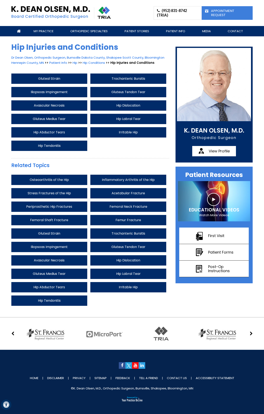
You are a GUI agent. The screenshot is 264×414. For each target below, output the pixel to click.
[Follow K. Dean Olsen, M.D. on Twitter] (128, 365)
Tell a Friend (148, 378)
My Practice (43, 31)
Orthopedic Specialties (89, 31)
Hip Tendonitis (49, 145)
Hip (75, 62)
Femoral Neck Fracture (128, 206)
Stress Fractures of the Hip (49, 193)
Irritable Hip (128, 132)
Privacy (79, 378)
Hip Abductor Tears (49, 132)
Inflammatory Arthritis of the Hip (128, 179)
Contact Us (177, 378)
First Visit (216, 235)
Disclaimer (55, 378)
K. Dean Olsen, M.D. (214, 130)
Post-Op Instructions (219, 268)
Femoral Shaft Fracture (49, 220)
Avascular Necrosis (49, 105)
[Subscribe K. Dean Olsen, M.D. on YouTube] (135, 365)
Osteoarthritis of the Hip (49, 179)
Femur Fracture (128, 220)
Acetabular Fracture (128, 193)
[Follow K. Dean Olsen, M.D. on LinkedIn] (142, 365)
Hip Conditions (94, 62)
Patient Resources (214, 174)
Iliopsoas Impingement (49, 92)
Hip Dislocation (128, 105)
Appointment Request (222, 12)
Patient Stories (137, 31)
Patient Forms (220, 252)
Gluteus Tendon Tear (128, 92)
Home (19, 31)
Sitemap (100, 378)
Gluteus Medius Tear (49, 118)
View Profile (219, 151)
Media (206, 31)
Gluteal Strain (49, 78)
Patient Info (175, 31)
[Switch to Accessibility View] (6, 405)
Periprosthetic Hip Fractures (49, 206)
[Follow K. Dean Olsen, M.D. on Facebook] (122, 365)
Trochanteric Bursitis (128, 78)
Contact (235, 31)
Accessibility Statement (215, 378)
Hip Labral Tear (128, 118)
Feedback (123, 378)
